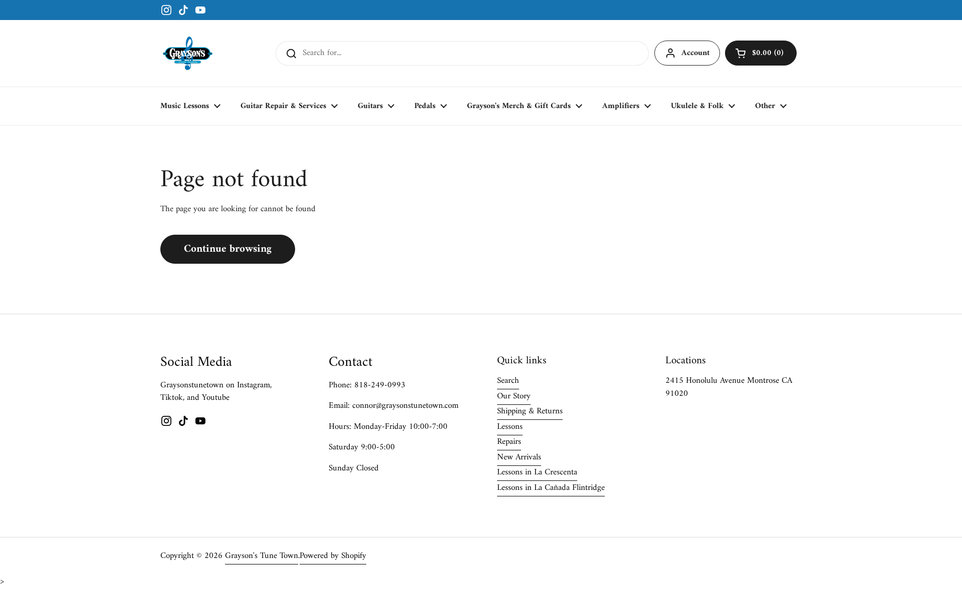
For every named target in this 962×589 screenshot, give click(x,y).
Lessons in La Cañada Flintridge (551, 487)
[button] (761, 53)
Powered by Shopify (333, 555)
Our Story (514, 396)
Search (508, 380)
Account (695, 53)
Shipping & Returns (530, 411)
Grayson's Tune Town (261, 555)
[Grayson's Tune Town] (187, 53)
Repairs (509, 441)
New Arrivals (519, 457)
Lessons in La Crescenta (537, 472)
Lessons (510, 426)
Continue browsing (228, 249)
